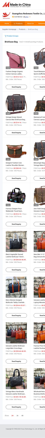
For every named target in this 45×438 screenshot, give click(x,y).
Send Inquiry (16, 87)
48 (22, 415)
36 (17, 415)
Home (7, 23)
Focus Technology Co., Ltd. (29, 429)
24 (12, 415)
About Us (30, 23)
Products (19, 23)
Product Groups (12, 36)
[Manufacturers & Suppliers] (16, 4)
